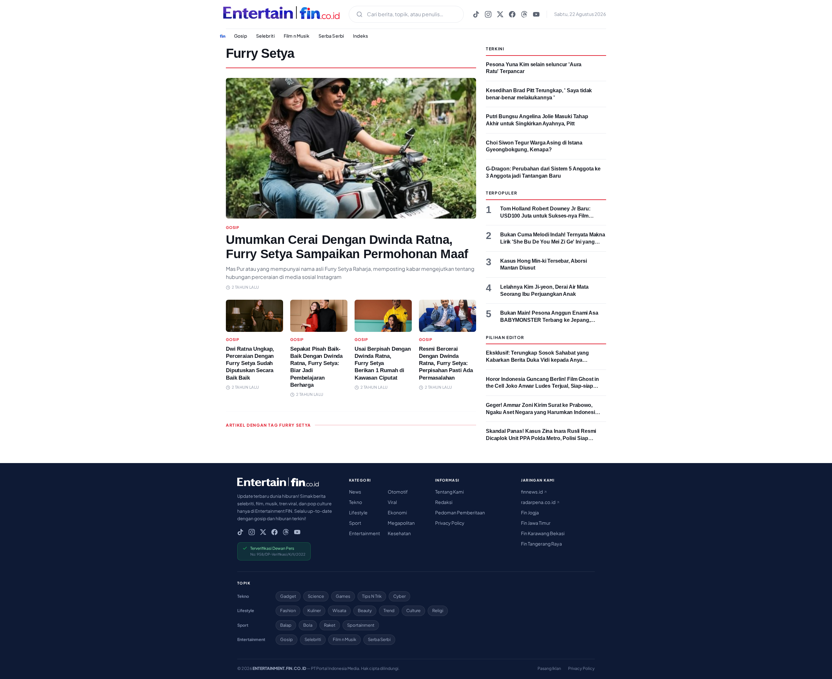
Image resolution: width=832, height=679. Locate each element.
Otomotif (398, 492)
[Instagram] (488, 14)
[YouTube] (536, 14)
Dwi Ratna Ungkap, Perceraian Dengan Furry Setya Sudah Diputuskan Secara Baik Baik (250, 363)
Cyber (399, 596)
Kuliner (314, 610)
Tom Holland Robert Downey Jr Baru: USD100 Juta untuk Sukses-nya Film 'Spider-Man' (545, 215)
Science (316, 596)
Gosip (240, 36)
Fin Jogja (530, 512)
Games (343, 596)
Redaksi (443, 502)
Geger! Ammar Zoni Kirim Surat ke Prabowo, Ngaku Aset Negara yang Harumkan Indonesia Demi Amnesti (542, 412)
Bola (307, 625)
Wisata (339, 610)
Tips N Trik (372, 596)
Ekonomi (397, 512)
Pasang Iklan (549, 668)
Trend (389, 610)
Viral (392, 502)
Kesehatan (399, 533)
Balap (286, 625)
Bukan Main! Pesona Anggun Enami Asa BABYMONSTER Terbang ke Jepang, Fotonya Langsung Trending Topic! (549, 320)
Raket (329, 625)
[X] (500, 14)
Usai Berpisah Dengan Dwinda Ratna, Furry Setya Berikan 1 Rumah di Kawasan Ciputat (383, 363)
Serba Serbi (331, 36)
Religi (437, 610)
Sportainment (360, 625)
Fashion (288, 610)
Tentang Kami (449, 492)
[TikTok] (476, 14)
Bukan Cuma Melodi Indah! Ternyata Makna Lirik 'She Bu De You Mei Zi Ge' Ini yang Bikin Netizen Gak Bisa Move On (552, 241)
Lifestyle (358, 512)
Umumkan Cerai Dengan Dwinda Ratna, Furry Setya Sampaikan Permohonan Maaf (347, 247)
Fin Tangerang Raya (541, 544)
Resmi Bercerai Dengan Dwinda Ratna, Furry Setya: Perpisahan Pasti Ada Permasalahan (446, 363)
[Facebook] (512, 14)
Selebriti (265, 36)
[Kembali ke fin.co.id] (222, 36)
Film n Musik (296, 36)
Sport (355, 523)
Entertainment (364, 533)
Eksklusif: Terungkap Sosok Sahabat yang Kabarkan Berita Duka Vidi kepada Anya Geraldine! (537, 360)
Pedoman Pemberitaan (460, 512)
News (355, 492)
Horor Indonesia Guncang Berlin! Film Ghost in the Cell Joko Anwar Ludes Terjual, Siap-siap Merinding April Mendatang (542, 386)
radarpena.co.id (538, 502)
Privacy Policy (449, 523)
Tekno (355, 502)
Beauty (365, 610)
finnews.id (532, 492)
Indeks (360, 36)
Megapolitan (401, 523)
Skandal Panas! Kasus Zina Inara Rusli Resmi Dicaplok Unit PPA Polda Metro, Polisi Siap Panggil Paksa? (541, 438)
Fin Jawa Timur (536, 523)
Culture (413, 610)
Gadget (288, 596)
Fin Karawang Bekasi (543, 533)
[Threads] (524, 14)
